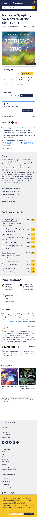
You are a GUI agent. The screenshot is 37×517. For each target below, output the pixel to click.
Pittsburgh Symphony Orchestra (11, 223)
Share (33, 116)
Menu (5, 3)
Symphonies (10, 201)
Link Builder (5, 464)
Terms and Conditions (8, 472)
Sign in (3, 452)
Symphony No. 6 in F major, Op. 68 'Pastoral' (12, 220)
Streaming (4, 454)
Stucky (4, 253)
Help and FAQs (6, 462)
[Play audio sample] (3, 229)
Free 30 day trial (27, 110)
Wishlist (4, 457)
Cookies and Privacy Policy (9, 474)
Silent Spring (11, 253)
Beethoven (5, 219)
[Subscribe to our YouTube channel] (18, 442)
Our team (4, 427)
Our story (4, 432)
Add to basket (28, 74)
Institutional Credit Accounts (9, 469)
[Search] (33, 7)
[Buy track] (33, 229)
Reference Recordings (13, 191)
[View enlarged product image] (18, 48)
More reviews (6, 148)
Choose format (25, 96)
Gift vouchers (5, 459)
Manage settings (15, 514)
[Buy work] (33, 220)
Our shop (4, 430)
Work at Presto (6, 437)
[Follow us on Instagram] (14, 442)
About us (4, 425)
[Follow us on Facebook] (3, 442)
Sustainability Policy (7, 435)
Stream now (11, 104)
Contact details (6, 481)
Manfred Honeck (7, 225)
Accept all (30, 514)
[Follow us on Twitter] (7, 442)
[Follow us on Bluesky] (11, 442)
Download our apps (7, 487)
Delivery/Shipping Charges (9, 467)
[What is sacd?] (7, 70)
